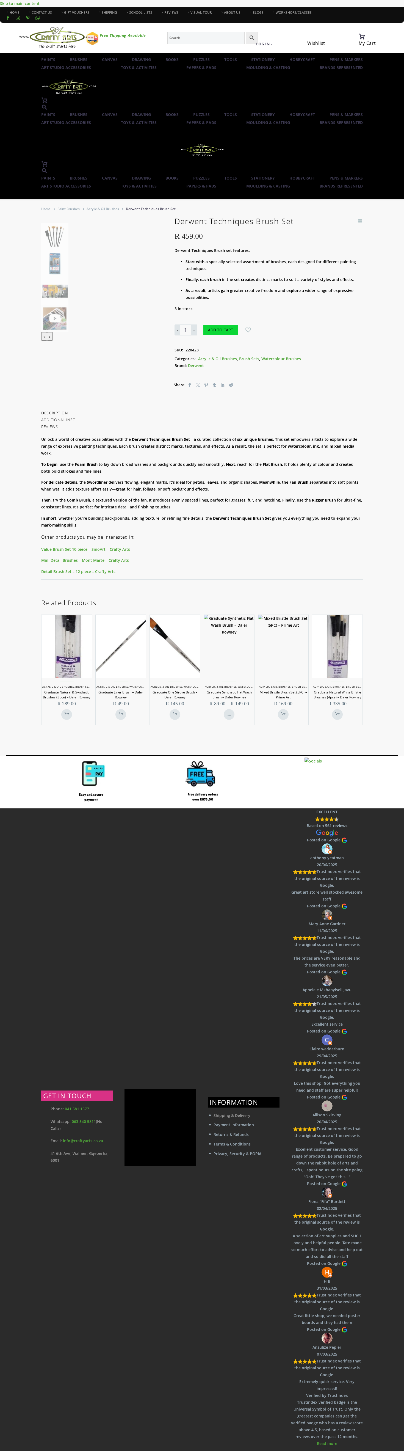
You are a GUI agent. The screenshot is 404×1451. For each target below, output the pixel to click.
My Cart (367, 43)
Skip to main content (20, 3)
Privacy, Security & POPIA (237, 1153)
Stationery (263, 59)
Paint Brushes (68, 209)
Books (172, 59)
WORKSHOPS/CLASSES (294, 12)
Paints (48, 59)
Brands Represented (341, 67)
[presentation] (44, 336)
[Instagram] (18, 18)
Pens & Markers (346, 59)
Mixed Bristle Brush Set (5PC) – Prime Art (283, 695)
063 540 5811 (84, 1121)
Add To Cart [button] (66, 714)
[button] (44, 107)
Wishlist (316, 43)
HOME (15, 12)
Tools (230, 59)
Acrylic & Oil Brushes (103, 209)
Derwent (196, 365)
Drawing (141, 59)
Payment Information (234, 1124)
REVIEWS (171, 12)
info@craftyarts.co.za (83, 1140)
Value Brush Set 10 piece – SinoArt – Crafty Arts (85, 549)
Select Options (229, 714)
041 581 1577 (77, 1108)
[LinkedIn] (222, 384)
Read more (327, 1443)
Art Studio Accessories (66, 67)
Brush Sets (249, 358)
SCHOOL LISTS (140, 12)
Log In (263, 43)
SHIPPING (109, 12)
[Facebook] (8, 18)
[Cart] (362, 36)
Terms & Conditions (232, 1144)
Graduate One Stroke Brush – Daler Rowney (175, 695)
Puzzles (201, 59)
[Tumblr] (214, 384)
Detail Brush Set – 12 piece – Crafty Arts (78, 571)
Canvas (110, 59)
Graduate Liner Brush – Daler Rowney (120, 695)
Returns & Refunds (231, 1134)
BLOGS (258, 12)
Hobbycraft (302, 59)
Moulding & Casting (268, 67)
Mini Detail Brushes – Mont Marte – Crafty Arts (85, 560)
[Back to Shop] (360, 221)
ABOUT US (232, 12)
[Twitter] (198, 384)
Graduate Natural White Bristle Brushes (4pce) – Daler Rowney (337, 695)
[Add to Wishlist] (248, 329)
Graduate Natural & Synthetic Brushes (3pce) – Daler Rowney (66, 695)
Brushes (78, 59)
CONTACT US (42, 12)
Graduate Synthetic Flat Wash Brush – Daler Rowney (229, 695)
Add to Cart (220, 329)
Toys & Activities (139, 67)
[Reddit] (231, 384)
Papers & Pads (201, 67)
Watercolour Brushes (281, 358)
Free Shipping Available (123, 35)
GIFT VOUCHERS (77, 12)
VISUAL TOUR (201, 12)
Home (46, 209)
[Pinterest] (206, 384)
